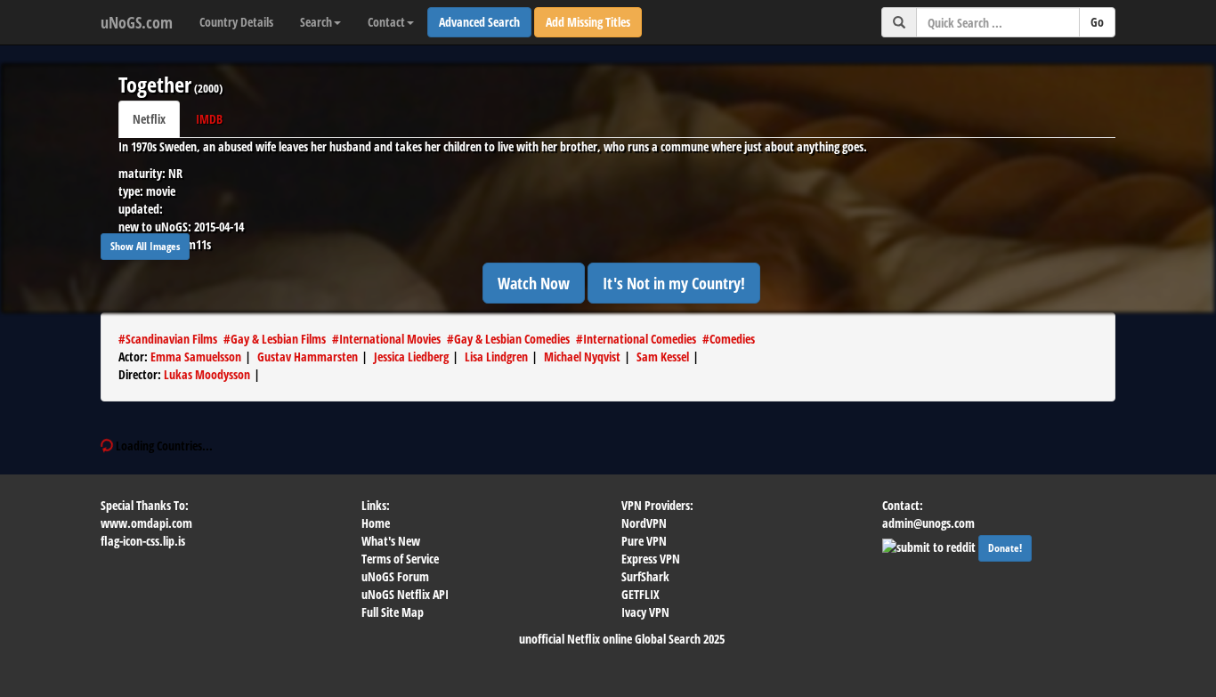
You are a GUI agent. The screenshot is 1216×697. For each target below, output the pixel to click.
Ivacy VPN (645, 612)
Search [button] (316, 21)
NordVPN (644, 523)
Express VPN (650, 558)
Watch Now (534, 283)
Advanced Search (479, 21)
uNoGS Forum (395, 576)
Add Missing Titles (588, 21)
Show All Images (145, 246)
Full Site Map (392, 612)
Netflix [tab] (149, 118)
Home (375, 523)
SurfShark (645, 576)
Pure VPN (644, 540)
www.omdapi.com (146, 523)
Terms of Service (400, 558)
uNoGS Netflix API (405, 594)
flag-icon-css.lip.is (143, 540)
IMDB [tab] (209, 118)
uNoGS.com (137, 22)
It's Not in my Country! (674, 283)
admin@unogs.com (928, 523)
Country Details (236, 21)
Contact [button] (386, 21)
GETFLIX (640, 594)
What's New (390, 540)
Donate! (1005, 547)
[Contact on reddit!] (930, 546)
